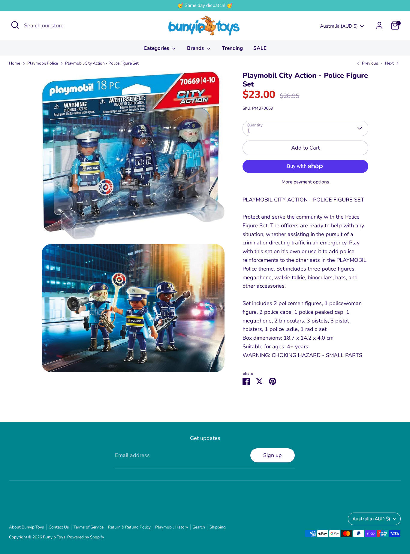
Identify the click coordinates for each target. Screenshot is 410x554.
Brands (196, 48)
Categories (156, 48)
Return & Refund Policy (129, 527)
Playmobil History (171, 527)
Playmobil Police (42, 63)
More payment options (305, 182)
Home (14, 63)
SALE (260, 48)
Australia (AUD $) (339, 26)
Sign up (272, 455)
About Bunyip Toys (26, 527)
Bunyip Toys (54, 537)
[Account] (379, 26)
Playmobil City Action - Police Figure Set (102, 63)
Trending (232, 48)
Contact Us (59, 527)
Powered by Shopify (85, 537)
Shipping (218, 527)
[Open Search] (15, 25)
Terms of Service (89, 527)
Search (199, 527)
